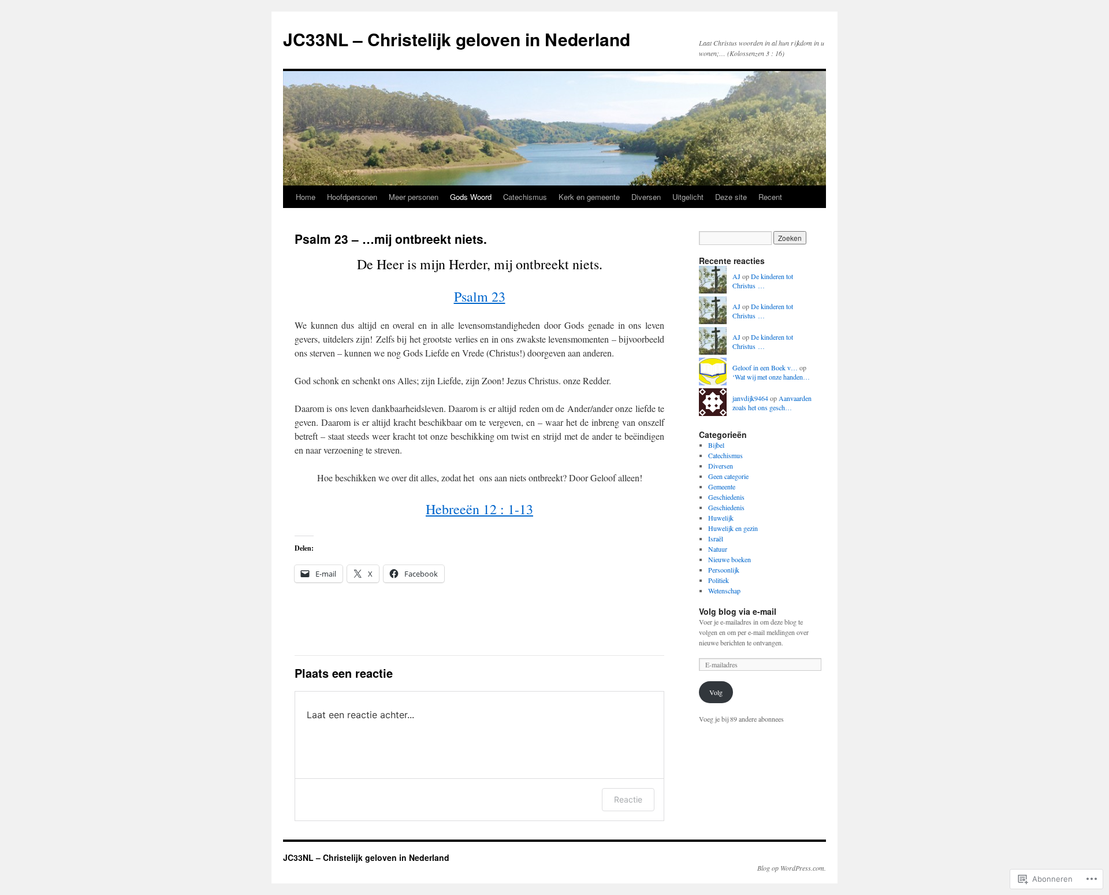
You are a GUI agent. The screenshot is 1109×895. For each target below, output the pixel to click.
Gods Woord (471, 196)
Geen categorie (728, 476)
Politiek (718, 580)
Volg (716, 692)
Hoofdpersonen (352, 196)
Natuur (717, 549)
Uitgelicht (688, 196)
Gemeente (721, 486)
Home (305, 196)
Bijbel (716, 445)
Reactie (628, 799)
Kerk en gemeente (589, 196)
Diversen (646, 196)
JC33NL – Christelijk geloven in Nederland (456, 39)
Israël (715, 538)
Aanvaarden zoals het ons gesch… (772, 403)
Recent (770, 196)
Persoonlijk (723, 569)
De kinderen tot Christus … (762, 281)
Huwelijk (721, 517)
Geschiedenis (726, 497)
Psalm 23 (479, 296)
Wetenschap (724, 590)
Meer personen (413, 196)
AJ (736, 276)
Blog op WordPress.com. (791, 867)
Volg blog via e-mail (737, 611)
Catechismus (525, 196)
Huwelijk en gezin (733, 528)
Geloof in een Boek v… (765, 367)
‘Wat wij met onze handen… (771, 376)
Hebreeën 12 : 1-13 (479, 509)
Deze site (731, 196)
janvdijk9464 (750, 398)
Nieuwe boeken (729, 559)
